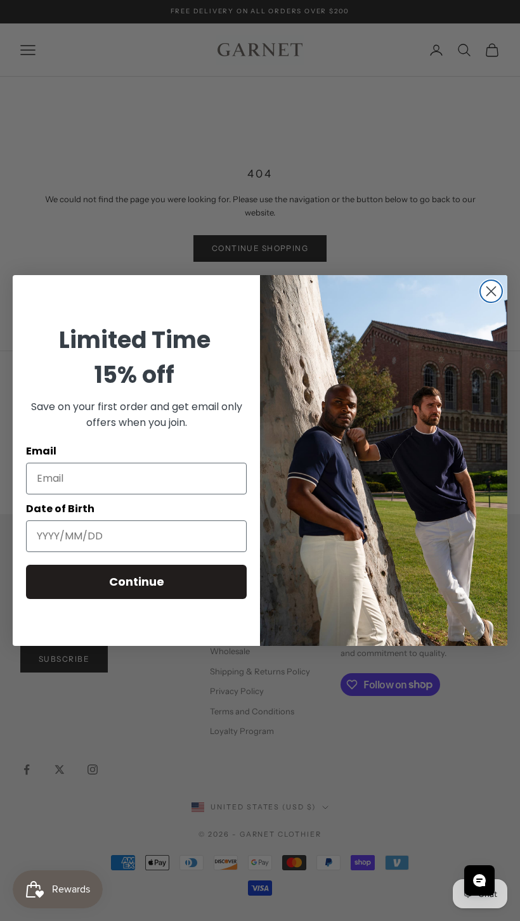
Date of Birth (60, 508)
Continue (136, 581)
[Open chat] (479, 880)
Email (41, 451)
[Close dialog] (491, 291)
